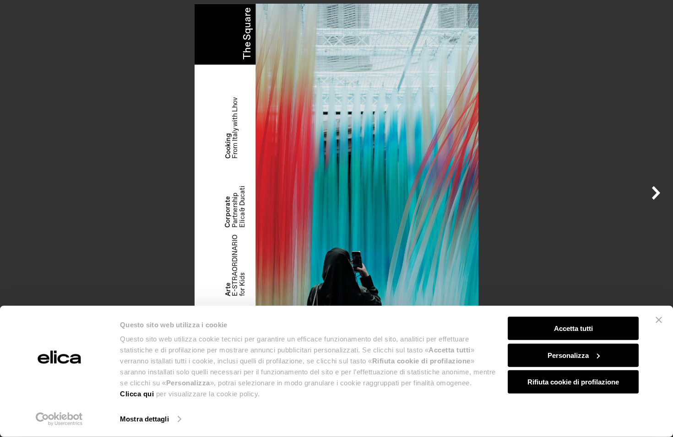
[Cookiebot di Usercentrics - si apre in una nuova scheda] (59, 419)
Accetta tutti (573, 328)
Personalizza (568, 355)
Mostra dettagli (144, 419)
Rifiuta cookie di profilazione (573, 382)
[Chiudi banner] (659, 320)
